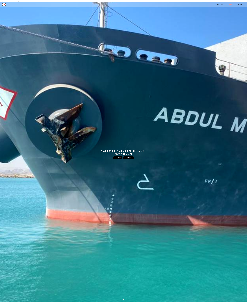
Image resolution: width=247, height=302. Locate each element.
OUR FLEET (118, 158)
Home (218, 4)
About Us (223, 4)
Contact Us (239, 4)
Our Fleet (230, 4)
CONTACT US (129, 158)
